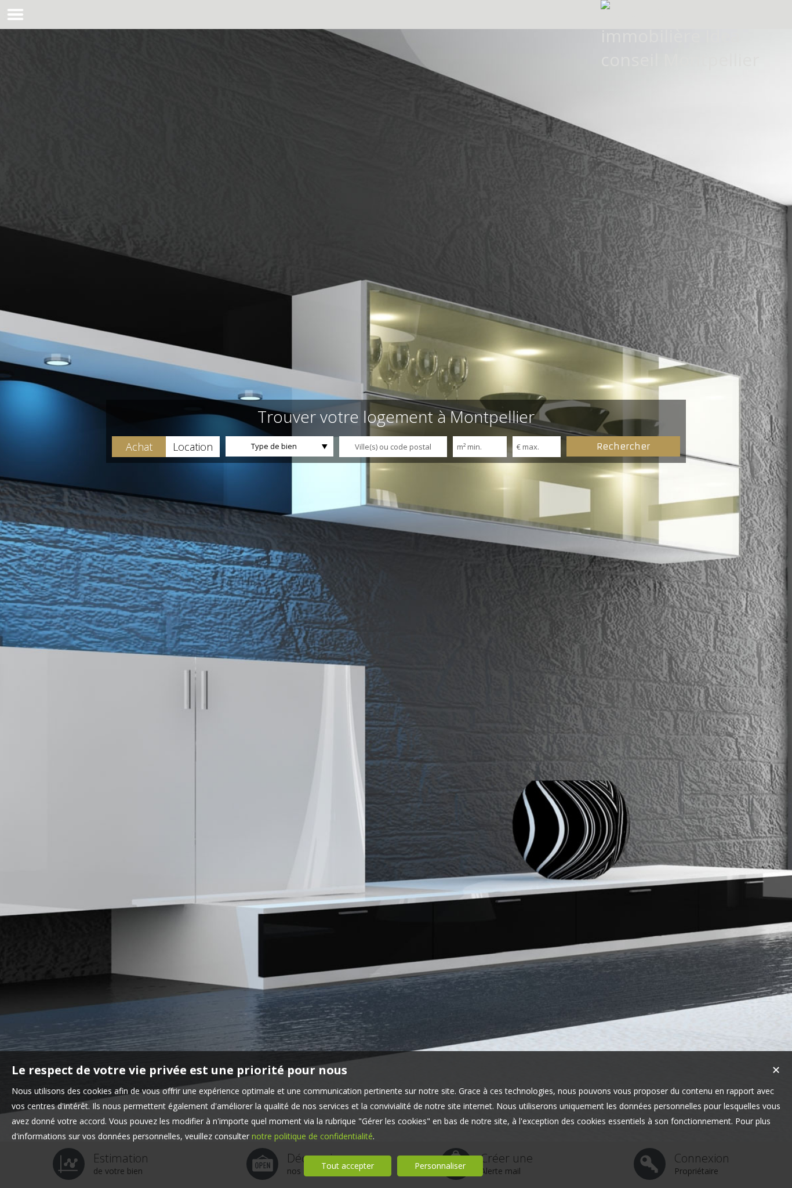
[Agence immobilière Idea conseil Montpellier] (682, 59)
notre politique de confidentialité (312, 1136)
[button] (139, 446)
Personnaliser (440, 1165)
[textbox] (393, 446)
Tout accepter (347, 1165)
